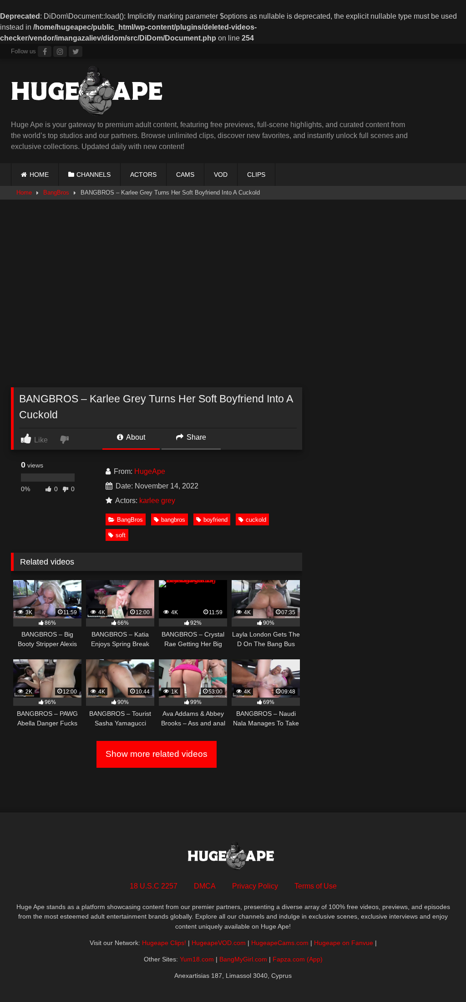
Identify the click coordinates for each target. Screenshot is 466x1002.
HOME (39, 174)
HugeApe (149, 471)
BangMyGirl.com (243, 959)
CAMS (185, 174)
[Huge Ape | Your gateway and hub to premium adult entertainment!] (191, 92)
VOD (221, 174)
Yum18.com (197, 959)
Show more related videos (157, 754)
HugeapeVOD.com (219, 942)
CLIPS (256, 174)
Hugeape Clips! (164, 942)
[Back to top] (438, 975)
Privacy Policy (255, 886)
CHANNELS (93, 174)
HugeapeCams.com (280, 942)
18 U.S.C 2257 (153, 886)
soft (121, 535)
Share (195, 437)
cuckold (256, 519)
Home (24, 192)
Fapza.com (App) (298, 959)
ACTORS (143, 174)
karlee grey (157, 500)
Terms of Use (315, 886)
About (135, 437)
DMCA (205, 886)
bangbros (173, 519)
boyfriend (215, 519)
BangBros (56, 192)
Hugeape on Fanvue (343, 942)
